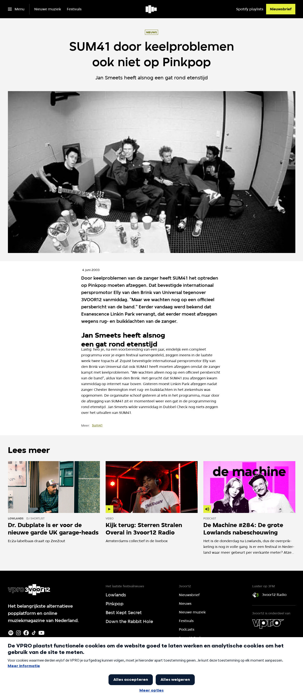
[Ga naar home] (151, 9)
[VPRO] (268, 624)
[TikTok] (34, 633)
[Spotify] (11, 633)
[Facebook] (26, 633)
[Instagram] (18, 633)
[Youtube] (41, 633)
